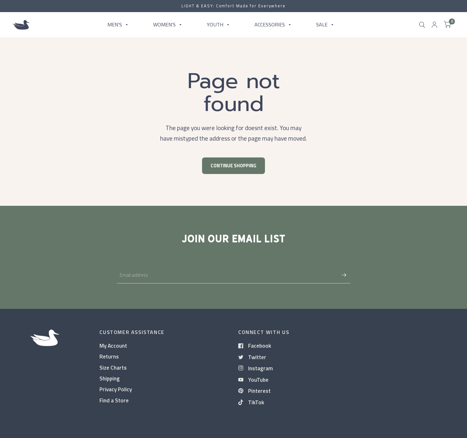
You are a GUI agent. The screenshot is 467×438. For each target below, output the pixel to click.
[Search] (422, 25)
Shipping (109, 378)
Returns (109, 356)
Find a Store (114, 400)
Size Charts (113, 367)
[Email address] (344, 275)
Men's (114, 24)
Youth (215, 24)
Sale (322, 24)
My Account (113, 345)
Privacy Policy (115, 389)
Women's (164, 24)
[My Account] (434, 25)
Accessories (269, 24)
